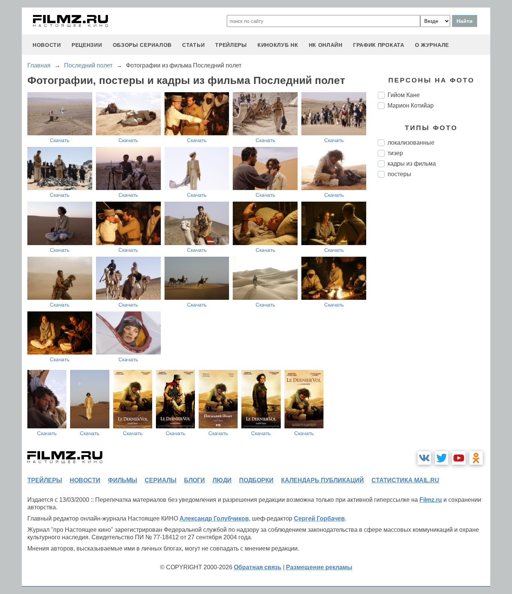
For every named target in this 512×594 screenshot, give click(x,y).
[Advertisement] (434, 308)
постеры (399, 174)
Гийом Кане (404, 95)
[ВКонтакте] (424, 458)
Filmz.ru (430, 500)
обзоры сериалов (142, 45)
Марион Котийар (411, 105)
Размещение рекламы (319, 567)
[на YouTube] (459, 458)
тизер (395, 153)
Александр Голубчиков (214, 518)
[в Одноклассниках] (476, 458)
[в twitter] (441, 458)
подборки (256, 480)
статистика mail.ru (405, 480)
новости (47, 45)
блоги (194, 480)
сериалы (161, 480)
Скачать (59, 140)
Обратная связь (257, 567)
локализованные (411, 142)
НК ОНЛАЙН (326, 45)
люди (222, 480)
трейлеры (231, 45)
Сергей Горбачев (319, 518)
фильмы (122, 480)
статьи (193, 45)
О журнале (432, 45)
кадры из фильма (412, 163)
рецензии (87, 45)
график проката (378, 45)
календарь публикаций (322, 480)
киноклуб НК (277, 45)
